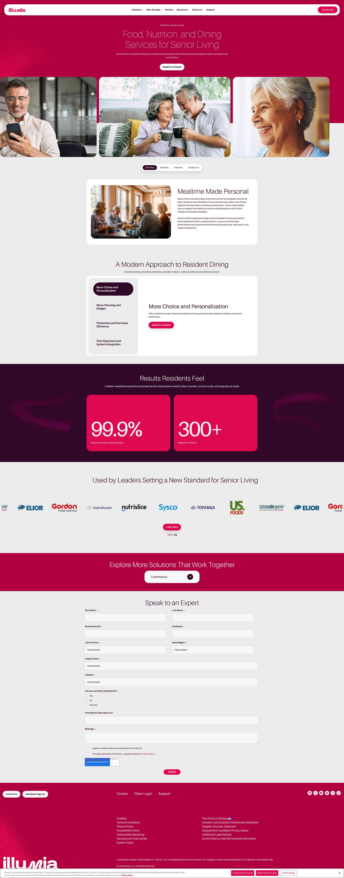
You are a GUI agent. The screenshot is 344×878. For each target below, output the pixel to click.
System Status (125, 842)
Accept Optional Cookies (243, 873)
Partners (169, 10)
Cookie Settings (288, 873)
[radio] (171, 696)
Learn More (172, 527)
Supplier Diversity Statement (219, 826)
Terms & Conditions (128, 822)
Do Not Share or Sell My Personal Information (229, 838)
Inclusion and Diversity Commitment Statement (230, 822)
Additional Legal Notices (217, 834)
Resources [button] (182, 10)
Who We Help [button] (153, 10)
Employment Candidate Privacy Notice (225, 830)
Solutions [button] (136, 10)
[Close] (340, 873)
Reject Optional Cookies (267, 873)
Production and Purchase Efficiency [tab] (112, 325)
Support (210, 10)
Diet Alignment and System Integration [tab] (108, 342)
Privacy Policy (147, 754)
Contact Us (327, 10)
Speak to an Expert (172, 67)
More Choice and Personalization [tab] (107, 289)
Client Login (143, 793)
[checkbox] (171, 700)
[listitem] (150, 167)
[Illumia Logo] (15, 10)
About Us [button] (196, 10)
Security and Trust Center (132, 838)
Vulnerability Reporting (130, 834)
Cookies (121, 818)
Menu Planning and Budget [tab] (108, 307)
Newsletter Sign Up (35, 794)
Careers (122, 793)
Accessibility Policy (128, 830)
